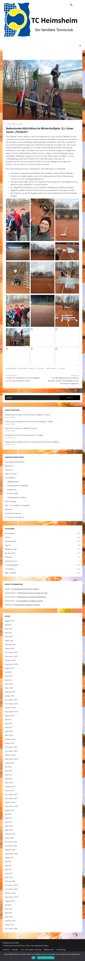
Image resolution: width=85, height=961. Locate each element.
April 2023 (9, 779)
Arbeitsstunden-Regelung (17, 486)
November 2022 (11, 798)
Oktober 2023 (10, 755)
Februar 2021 (10, 881)
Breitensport (12, 368)
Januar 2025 (9, 696)
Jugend (8, 545)
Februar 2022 (10, 834)
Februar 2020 (10, 921)
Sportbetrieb (22, 368)
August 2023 (9, 763)
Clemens (20, 124)
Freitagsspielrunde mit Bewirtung (25, 589)
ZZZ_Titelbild (39, 368)
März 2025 (9, 688)
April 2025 (9, 684)
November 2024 (11, 704)
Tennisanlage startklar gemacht (30, 601)
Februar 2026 (10, 644)
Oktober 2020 (10, 893)
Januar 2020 (9, 925)
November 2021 (11, 846)
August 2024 (9, 715)
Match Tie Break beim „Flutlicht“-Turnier (21, 428)
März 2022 (9, 830)
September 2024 (11, 712)
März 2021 (9, 877)
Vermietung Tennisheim (14, 517)
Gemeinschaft (10, 541)
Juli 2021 (8, 862)
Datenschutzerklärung (46, 958)
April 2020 (9, 917)
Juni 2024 (8, 723)
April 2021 (8, 873)
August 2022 (9, 810)
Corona (8, 537)
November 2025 (11, 656)
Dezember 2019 (11, 929)
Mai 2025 (8, 680)
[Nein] (82, 956)
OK (33, 958)
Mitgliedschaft (13, 482)
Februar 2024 (10, 739)
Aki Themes (45, 946)
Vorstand (8, 470)
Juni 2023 (8, 771)
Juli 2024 (8, 719)
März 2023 (9, 783)
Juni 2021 (8, 865)
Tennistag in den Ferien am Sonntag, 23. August (24, 435)
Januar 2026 (9, 648)
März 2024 (9, 735)
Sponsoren (9, 466)
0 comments (53, 368)
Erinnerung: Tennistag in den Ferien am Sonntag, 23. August (29, 421)
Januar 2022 (9, 838)
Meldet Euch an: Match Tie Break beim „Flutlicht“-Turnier (28, 415)
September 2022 (11, 806)
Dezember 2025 (11, 652)
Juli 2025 (8, 672)
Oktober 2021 (10, 850)
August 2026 (9, 621)
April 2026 (9, 637)
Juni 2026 (8, 629)
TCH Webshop (10, 501)
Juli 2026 (8, 625)
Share (63, 369)
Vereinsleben (10, 478)
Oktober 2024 (10, 708)
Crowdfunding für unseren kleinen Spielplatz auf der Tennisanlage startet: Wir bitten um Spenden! (63, 381)
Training (31, 368)
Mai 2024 (8, 727)
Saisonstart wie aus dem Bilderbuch (32, 597)
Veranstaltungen (11, 565)
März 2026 (9, 641)
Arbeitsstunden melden (16, 497)
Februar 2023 (10, 786)
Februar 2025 (10, 692)
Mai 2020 (8, 913)
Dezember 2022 (11, 794)
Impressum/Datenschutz (15, 462)
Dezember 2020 (11, 885)
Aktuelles (8, 509)
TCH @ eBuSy (12, 493)
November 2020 (11, 889)
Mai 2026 (8, 633)
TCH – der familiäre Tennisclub (17, 505)
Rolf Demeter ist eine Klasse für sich (32, 593)
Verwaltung (9, 569)
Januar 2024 (9, 743)
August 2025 (9, 668)
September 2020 (11, 897)
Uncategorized (11, 561)
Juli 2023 (8, 767)
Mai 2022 (8, 822)
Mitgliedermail (10, 549)
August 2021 (9, 858)
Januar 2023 (9, 790)
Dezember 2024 (11, 700)
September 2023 (11, 759)
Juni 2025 (8, 676)
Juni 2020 (8, 909)
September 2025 (11, 664)
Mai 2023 (8, 775)
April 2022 (9, 826)
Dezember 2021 (11, 842)
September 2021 (11, 854)
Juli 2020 (8, 905)
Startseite (6, 950)
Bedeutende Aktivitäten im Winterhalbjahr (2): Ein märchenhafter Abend (23, 379)
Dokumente (11, 490)
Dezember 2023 (11, 747)
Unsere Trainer (11, 474)
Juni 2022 (8, 818)
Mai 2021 (8, 869)
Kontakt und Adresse (13, 513)
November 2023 (11, 751)
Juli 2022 (8, 814)
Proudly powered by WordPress (14, 946)
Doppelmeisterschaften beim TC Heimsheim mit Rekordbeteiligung (32, 442)
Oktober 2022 (10, 802)
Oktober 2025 (10, 660)
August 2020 (9, 901)
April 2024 (9, 731)
